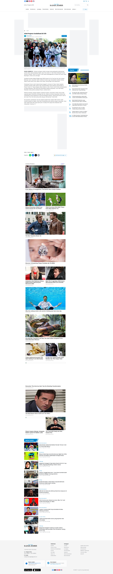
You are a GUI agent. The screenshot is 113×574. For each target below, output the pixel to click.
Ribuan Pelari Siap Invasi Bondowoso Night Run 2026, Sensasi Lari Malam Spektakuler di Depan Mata (53, 454)
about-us (53, 554)
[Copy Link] (38, 155)
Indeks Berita (53, 555)
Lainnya (73, 9)
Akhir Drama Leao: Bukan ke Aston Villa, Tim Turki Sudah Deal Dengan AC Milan (52, 500)
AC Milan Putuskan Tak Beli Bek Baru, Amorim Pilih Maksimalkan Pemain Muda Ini (80, 116)
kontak (52, 550)
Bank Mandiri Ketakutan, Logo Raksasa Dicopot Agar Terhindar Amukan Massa (79, 101)
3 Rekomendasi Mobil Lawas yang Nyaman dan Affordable (51, 519)
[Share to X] (36, 155)
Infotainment (83, 549)
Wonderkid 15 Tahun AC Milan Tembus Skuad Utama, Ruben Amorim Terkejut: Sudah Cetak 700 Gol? (79, 109)
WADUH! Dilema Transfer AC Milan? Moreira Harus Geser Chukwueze (79, 112)
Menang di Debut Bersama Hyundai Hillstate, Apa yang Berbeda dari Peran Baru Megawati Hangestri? (78, 81)
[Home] (24, 30)
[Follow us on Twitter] (27, 1)
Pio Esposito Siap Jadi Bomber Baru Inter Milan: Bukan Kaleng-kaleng (79, 93)
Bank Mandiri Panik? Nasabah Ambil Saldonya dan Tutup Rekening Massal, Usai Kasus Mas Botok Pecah (79, 90)
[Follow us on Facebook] (25, 1)
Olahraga (41, 461)
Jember (27, 9)
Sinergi (40, 470)
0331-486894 (27, 553)
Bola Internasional (59, 9)
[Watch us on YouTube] (31, 1)
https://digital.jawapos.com (55, 564)
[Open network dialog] (84, 1)
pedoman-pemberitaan (56, 549)
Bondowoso (32, 9)
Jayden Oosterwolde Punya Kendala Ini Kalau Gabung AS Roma (51, 510)
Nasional (52, 9)
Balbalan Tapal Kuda (85, 550)
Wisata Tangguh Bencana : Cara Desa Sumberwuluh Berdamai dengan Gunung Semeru (53, 473)
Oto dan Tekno (42, 516)
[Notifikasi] (86, 1)
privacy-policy (54, 547)
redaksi (52, 545)
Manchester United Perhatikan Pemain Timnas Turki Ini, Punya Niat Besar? (52, 445)
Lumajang (39, 9)
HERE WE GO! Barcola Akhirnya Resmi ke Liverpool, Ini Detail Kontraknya (53, 491)
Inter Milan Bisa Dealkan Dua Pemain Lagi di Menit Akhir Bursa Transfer (80, 104)
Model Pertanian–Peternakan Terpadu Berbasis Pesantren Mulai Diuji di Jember (51, 482)
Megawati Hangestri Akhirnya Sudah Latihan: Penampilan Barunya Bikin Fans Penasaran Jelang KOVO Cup (52, 529)
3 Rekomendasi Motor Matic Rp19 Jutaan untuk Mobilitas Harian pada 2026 (80, 97)
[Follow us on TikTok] (33, 1)
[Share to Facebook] (33, 155)
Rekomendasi (83, 547)
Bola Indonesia (67, 9)
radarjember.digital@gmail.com (30, 556)
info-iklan (53, 552)
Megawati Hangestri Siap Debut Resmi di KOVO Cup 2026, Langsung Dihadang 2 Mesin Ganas (52, 464)
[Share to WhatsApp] (30, 155)
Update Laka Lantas (85, 545)
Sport (28, 30)
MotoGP (82, 554)
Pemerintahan (45, 9)
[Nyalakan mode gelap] (88, 1)
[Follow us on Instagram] (29, 1)
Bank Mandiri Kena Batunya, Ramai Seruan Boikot (79, 85)
